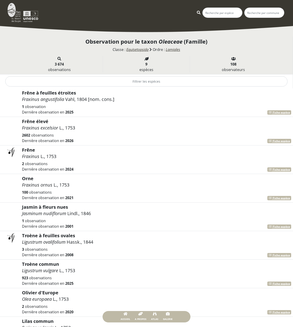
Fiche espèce (281, 112)
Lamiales (173, 49)
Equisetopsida (137, 49)
